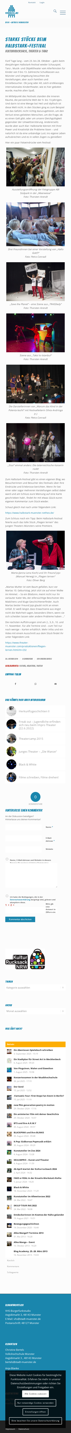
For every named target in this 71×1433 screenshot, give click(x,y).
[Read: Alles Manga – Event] (9, 1244)
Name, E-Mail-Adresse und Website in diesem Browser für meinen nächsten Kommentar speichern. (30, 863)
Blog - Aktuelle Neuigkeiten (16, 22)
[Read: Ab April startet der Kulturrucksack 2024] (9, 1171)
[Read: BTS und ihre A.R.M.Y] (9, 1125)
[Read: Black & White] (9, 1189)
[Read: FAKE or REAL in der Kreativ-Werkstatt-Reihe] (9, 1180)
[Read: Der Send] (9, 1088)
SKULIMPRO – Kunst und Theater (31, 1159)
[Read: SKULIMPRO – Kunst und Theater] (9, 1162)
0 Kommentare (27, 659)
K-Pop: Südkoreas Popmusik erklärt (32, 1141)
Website (49, 849)
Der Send (18, 1086)
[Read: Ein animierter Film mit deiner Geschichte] (9, 1116)
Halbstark (31, 666)
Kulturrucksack (16, 51)
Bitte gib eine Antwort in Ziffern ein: (51, 908)
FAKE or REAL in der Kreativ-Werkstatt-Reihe (37, 1178)
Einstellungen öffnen (35, 1411)
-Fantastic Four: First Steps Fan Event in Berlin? (39, 1095)
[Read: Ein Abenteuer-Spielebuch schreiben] (9, 1052)
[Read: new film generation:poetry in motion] (9, 1107)
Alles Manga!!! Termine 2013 (28, 1232)
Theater (39, 666)
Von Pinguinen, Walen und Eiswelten (33, 1068)
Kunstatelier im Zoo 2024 (27, 1150)
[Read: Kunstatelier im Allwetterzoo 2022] (9, 1198)
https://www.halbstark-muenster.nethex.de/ (29, 512)
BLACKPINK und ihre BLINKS (29, 1132)
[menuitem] (32, 2)
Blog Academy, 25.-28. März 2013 (30, 1251)
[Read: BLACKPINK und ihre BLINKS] (9, 1134)
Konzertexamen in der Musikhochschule (35, 1077)
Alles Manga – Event (24, 1242)
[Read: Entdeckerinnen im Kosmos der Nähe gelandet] (9, 1216)
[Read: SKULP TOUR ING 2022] (9, 1207)
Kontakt (32, 2)
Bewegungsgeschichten (26, 1223)
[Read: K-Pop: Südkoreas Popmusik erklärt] (9, 1143)
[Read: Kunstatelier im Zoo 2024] (9, 1152)
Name (49, 826)
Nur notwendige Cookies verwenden (35, 1402)
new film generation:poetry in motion (34, 1105)
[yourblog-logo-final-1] (29, 11)
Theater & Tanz (38, 51)
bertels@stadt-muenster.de (20, 1362)
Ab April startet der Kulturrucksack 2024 (35, 1168)
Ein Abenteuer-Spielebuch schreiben (33, 1050)
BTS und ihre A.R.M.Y (25, 1123)
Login (42, 2)
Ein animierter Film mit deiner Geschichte (36, 1114)
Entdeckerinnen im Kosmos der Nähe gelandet (39, 1214)
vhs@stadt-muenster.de (27, 1318)
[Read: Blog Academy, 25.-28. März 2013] (9, 1253)
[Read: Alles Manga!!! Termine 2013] (9, 1235)
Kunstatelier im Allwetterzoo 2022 (32, 1196)
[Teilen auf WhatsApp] (35, 683)
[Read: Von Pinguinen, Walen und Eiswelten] (9, 1070)
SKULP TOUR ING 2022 (25, 1205)
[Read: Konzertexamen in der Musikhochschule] (9, 1079)
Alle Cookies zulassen (36, 1393)
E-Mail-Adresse (50, 839)
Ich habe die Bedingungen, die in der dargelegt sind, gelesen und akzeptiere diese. (32, 900)
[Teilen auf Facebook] (15, 683)
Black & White (21, 1187)
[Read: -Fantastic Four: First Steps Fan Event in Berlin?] (9, 1097)
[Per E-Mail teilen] (56, 683)
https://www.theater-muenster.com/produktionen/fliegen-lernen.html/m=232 (25, 646)
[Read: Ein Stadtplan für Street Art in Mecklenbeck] (9, 1061)
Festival (22, 666)
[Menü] (61, 11)
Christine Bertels (46, 659)
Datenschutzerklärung (20, 899)
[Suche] (53, 11)
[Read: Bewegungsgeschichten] (9, 1225)
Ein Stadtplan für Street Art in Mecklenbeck (37, 1059)
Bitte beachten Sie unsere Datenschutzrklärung (35, 1420)
